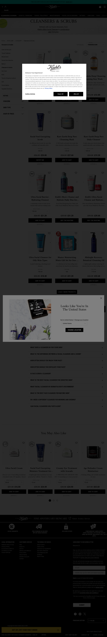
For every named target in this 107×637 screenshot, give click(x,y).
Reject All (60, 94)
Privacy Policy (48, 88)
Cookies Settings (30, 94)
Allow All (76, 94)
